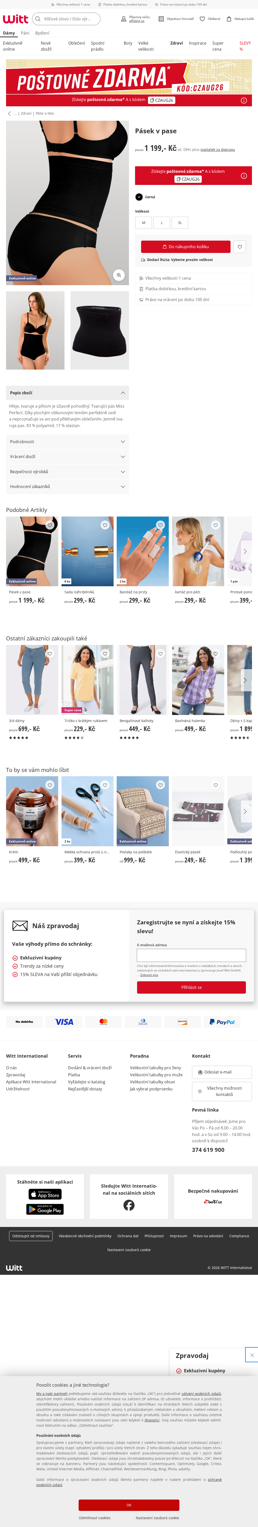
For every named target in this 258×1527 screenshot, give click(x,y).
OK (129, 1505)
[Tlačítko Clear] (95, 19)
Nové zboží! (46, 46)
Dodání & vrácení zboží (90, 1067)
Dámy (9, 33)
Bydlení (42, 33)
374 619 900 (208, 1149)
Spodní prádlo (97, 46)
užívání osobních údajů (201, 1393)
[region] (129, 1451)
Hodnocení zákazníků (30, 486)
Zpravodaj (15, 1075)
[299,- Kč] (198, 551)
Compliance (239, 1235)
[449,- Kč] (143, 680)
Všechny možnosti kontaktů (225, 1091)
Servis (75, 1056)
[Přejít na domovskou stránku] (15, 19)
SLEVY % (245, 46)
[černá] (139, 197)
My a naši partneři (52, 1393)
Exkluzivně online (12, 46)
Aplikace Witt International (31, 1082)
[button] (8, 113)
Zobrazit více (149, 975)
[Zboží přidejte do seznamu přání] (240, 247)
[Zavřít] (252, 1354)
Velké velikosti (146, 46)
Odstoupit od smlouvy (30, 1235)
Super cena (218, 46)
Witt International (27, 1056)
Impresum (178, 1235)
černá (150, 197)
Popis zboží (21, 393)
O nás (11, 1067)
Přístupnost (154, 1235)
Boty (128, 43)
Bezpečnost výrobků (29, 471)
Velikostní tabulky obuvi (152, 1082)
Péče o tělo (45, 113)
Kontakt (201, 1056)
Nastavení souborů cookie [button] (129, 1249)
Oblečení (76, 43)
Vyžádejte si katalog (86, 1082)
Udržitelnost (18, 1089)
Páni (25, 33)
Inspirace (197, 43)
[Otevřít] (244, 100)
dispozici (152, 1420)
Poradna (139, 1056)
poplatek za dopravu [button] (218, 149)
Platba (74, 1075)
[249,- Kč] (198, 811)
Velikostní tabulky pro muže (156, 1075)
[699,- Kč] (32, 680)
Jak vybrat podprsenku (151, 1089)
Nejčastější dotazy (85, 1089)
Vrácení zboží (22, 456)
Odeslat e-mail (224, 1073)
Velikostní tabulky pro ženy (155, 1067)
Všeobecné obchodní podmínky (85, 1235)
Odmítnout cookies (95, 1517)
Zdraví (176, 43)
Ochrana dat (128, 1235)
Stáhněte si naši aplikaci (45, 1182)
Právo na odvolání (208, 1235)
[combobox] (74, 19)
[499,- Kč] (198, 680)
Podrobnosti (22, 441)
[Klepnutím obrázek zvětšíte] (119, 275)
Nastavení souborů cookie (157, 1517)
